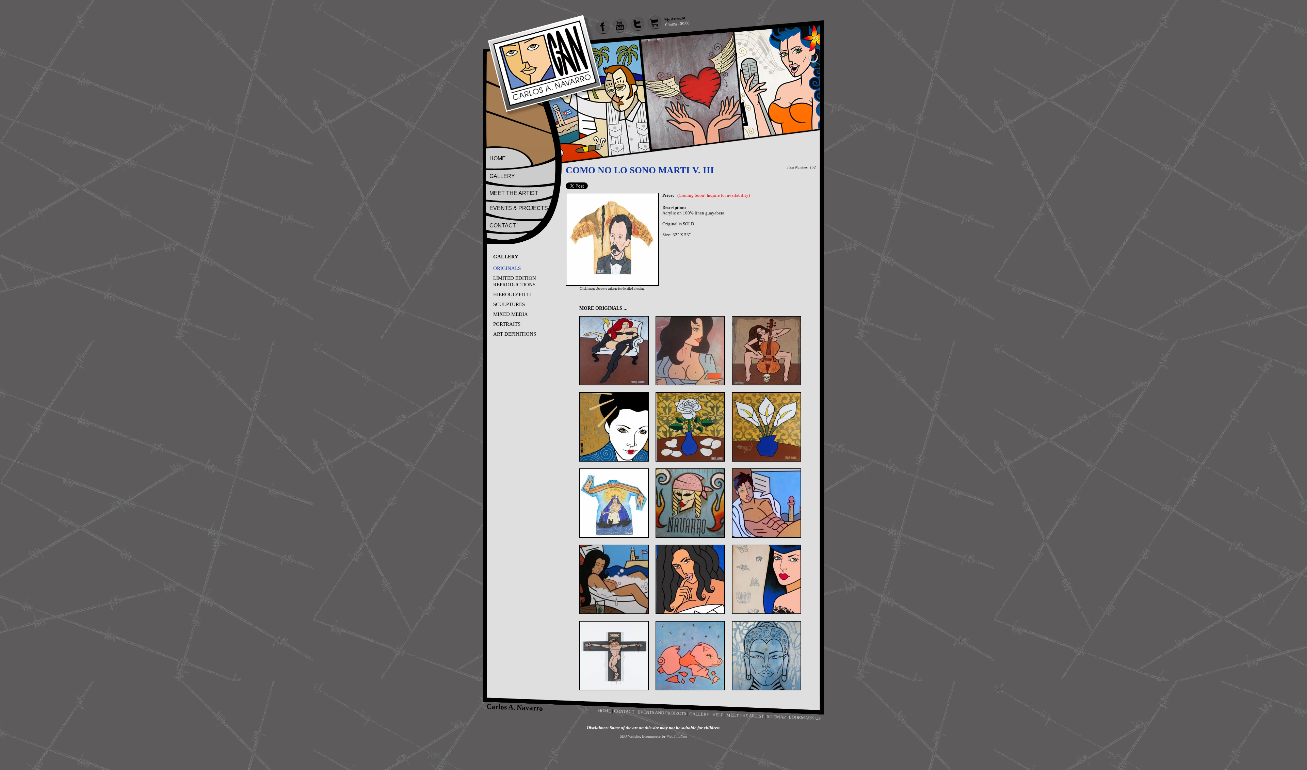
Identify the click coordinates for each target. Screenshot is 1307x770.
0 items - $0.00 (677, 23)
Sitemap (776, 717)
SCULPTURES (509, 304)
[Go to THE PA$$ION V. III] (614, 655)
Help (718, 714)
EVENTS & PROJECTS (518, 208)
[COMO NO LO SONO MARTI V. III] (612, 284)
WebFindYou (677, 736)
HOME (497, 158)
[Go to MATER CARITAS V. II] (614, 503)
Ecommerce (651, 736)
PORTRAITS (506, 324)
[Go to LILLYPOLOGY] (766, 427)
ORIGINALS (507, 268)
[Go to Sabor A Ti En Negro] (690, 579)
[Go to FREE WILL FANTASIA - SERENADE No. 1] (766, 350)
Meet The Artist (745, 715)
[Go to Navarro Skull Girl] (690, 503)
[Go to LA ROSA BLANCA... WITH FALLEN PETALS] (690, 427)
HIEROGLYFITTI (512, 294)
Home (604, 710)
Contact (624, 711)
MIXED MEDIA (510, 314)
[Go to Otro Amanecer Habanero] (766, 503)
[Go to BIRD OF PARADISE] (614, 350)
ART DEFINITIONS (514, 334)
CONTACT (502, 225)
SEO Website (630, 736)
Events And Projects (662, 712)
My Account (674, 18)
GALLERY (502, 176)
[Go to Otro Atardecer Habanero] (614, 579)
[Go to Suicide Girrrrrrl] (766, 579)
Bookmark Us (805, 718)
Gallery (699, 714)
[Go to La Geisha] (614, 427)
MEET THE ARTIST (513, 193)
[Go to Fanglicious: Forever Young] (690, 350)
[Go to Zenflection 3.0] (766, 655)
